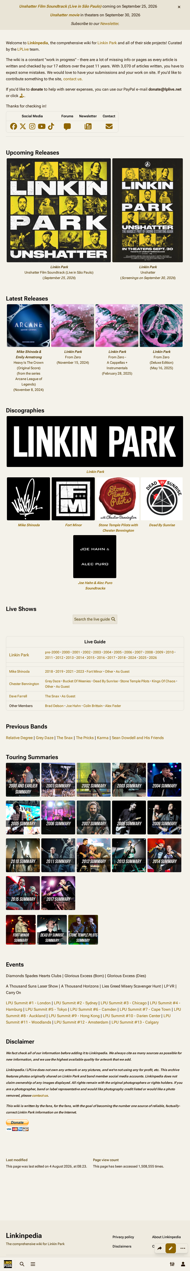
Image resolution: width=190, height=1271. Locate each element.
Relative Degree (19, 737)
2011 (49, 658)
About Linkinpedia (166, 1237)
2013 (70, 658)
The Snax (52, 696)
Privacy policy (123, 1237)
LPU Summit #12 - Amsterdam (81, 1022)
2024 (132, 658)
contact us (40, 1095)
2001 (76, 652)
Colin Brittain (93, 706)
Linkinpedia (37, 42)
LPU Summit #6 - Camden (93, 1009)
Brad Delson (54, 706)
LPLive (23, 49)
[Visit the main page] (8, 1264)
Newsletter (109, 23)
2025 (142, 658)
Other (109, 671)
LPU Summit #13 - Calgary (135, 1022)
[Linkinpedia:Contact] (109, 128)
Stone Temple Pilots (134, 681)
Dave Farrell (18, 696)
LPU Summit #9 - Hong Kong (74, 1015)
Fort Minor (73, 525)
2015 (91, 658)
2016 (101, 658)
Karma (103, 737)
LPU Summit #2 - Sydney (75, 1003)
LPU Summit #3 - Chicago (124, 1003)
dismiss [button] (179, 7)
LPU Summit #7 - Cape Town (145, 1009)
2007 (138, 652)
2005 (118, 652)
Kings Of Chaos (163, 681)
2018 (122, 658)
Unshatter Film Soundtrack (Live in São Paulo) (60, 6)
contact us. (73, 79)
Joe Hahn (73, 706)
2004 (107, 652)
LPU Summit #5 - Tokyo (46, 1009)
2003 (97, 652)
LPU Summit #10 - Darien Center (131, 1015)
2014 (80, 658)
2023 (80, 671)
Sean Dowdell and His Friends (138, 737)
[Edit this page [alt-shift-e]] (171, 1248)
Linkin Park (107, 42)
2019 (59, 671)
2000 (66, 652)
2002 (87, 652)
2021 (70, 671)
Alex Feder (113, 706)
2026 (153, 658)
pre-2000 (52, 652)
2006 (128, 652)
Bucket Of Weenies (77, 681)
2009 (159, 652)
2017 (111, 658)
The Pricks (85, 737)
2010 (170, 652)
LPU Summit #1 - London (28, 1003)
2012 (59, 658)
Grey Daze (52, 681)
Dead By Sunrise (162, 525)
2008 (149, 652)
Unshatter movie (64, 15)
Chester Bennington (24, 684)
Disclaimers (122, 1246)
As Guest (122, 671)
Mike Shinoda (29, 525)
